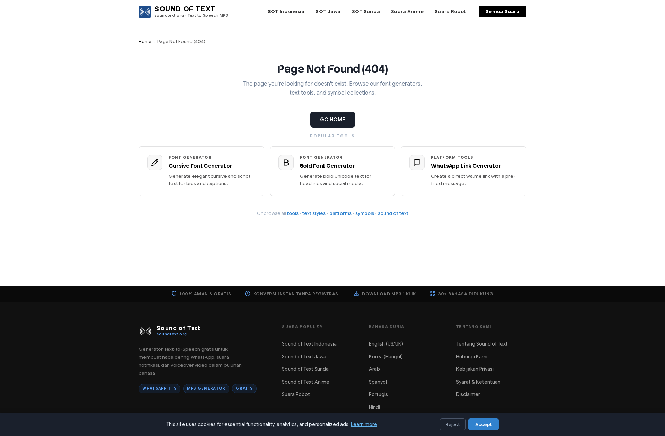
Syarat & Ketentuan (478, 382)
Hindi (374, 407)
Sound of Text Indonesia (309, 344)
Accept (483, 424)
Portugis (378, 394)
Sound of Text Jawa (304, 357)
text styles (314, 213)
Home (145, 41)
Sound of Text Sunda (305, 369)
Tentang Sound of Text (482, 344)
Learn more (364, 424)
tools (293, 213)
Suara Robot (450, 12)
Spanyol (378, 382)
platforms (340, 213)
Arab (374, 369)
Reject (453, 424)
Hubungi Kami (471, 357)
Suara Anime (407, 12)
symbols (364, 213)
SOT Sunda (366, 12)
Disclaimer (468, 394)
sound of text (393, 213)
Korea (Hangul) (386, 357)
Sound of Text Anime (305, 382)
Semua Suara (503, 12)
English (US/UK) (386, 344)
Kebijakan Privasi (475, 369)
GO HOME (332, 119)
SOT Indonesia (286, 12)
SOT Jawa (328, 12)
